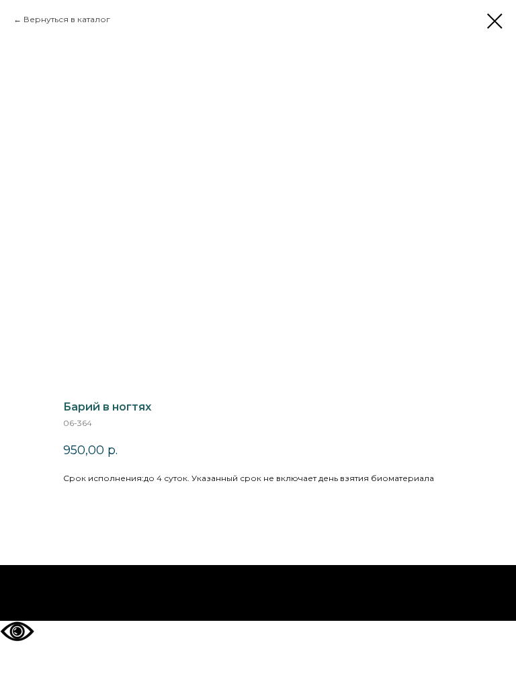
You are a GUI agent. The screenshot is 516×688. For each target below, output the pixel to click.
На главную (258, 593)
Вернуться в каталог (67, 19)
